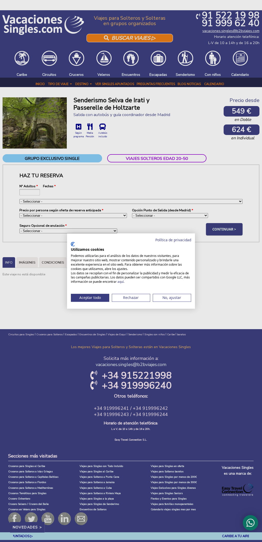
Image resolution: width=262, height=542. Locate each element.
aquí (120, 281)
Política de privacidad (173, 239)
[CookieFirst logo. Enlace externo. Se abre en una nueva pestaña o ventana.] (73, 244)
